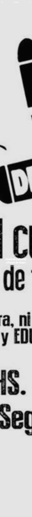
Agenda (16, 254)
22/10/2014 (12, 266)
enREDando (20, 266)
